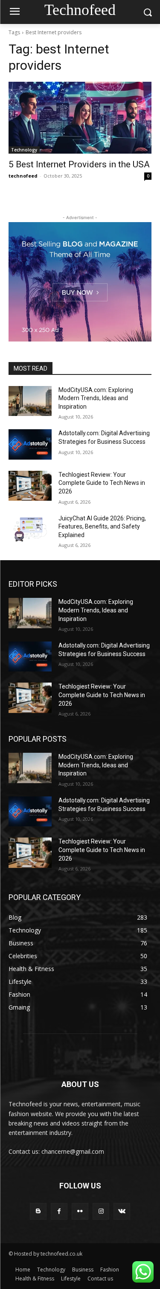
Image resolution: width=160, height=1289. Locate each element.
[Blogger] (38, 1211)
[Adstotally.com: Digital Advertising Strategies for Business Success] (30, 444)
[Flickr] (80, 1211)
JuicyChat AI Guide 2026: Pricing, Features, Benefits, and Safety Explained (102, 526)
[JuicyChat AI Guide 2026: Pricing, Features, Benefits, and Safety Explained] (30, 529)
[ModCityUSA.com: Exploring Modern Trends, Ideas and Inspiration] (30, 401)
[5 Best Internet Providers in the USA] (80, 118)
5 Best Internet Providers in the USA (79, 164)
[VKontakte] (121, 1211)
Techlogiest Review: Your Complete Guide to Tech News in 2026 (101, 483)
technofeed (23, 175)
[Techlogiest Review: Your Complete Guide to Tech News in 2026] (30, 486)
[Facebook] (59, 1211)
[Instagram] (101, 1211)
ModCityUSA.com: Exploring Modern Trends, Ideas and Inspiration (95, 398)
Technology (24, 150)
